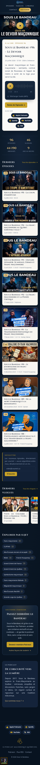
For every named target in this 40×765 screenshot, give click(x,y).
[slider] (24, 86)
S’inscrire (11, 474)
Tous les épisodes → (30, 162)
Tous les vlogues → (30, 489)
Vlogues (20, 6)
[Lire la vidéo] (20, 26)
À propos (30, 6)
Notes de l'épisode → (16, 105)
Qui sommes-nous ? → (14, 701)
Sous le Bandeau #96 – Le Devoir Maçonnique (20, 52)
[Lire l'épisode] (10, 86)
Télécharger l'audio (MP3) (19, 96)
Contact (13, 10)
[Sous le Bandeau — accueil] (20, 2)
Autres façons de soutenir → (20, 650)
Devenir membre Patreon (20, 644)
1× (31, 92)
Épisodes (10, 6)
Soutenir (25, 10)
